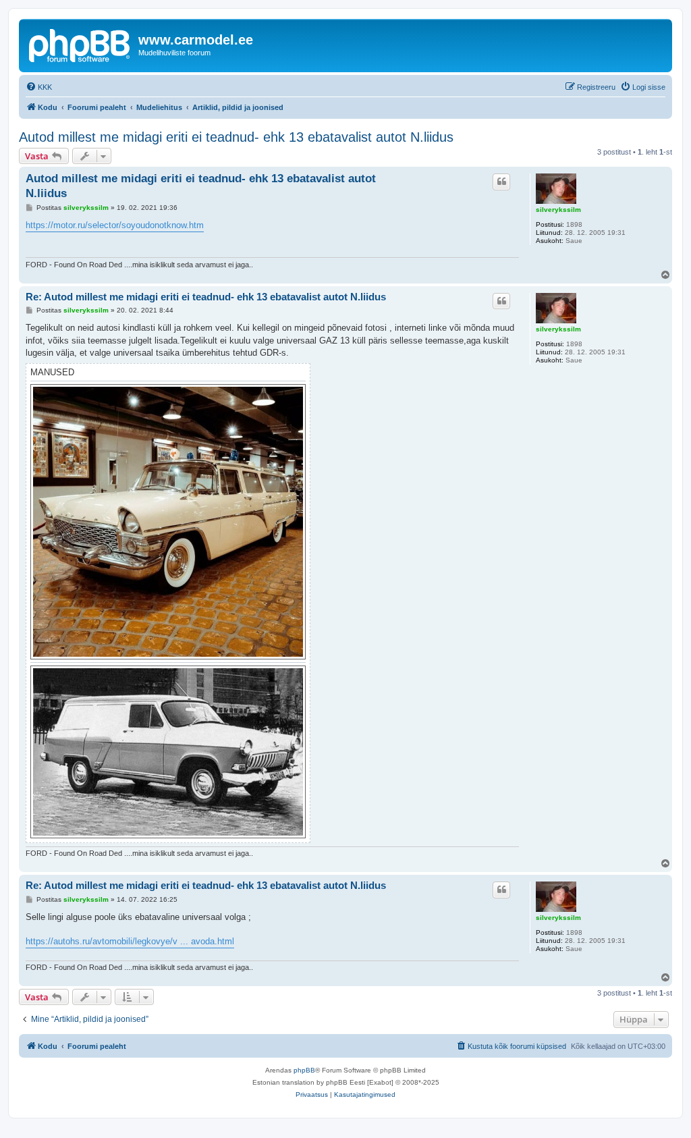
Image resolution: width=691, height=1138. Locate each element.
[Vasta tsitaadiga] (501, 181)
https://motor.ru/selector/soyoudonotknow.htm (115, 225)
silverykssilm (558, 209)
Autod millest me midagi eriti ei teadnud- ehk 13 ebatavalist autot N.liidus (236, 137)
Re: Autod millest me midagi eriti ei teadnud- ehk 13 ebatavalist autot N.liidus (206, 296)
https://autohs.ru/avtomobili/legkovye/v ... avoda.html (130, 941)
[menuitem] (39, 87)
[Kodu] (80, 43)
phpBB (304, 1070)
